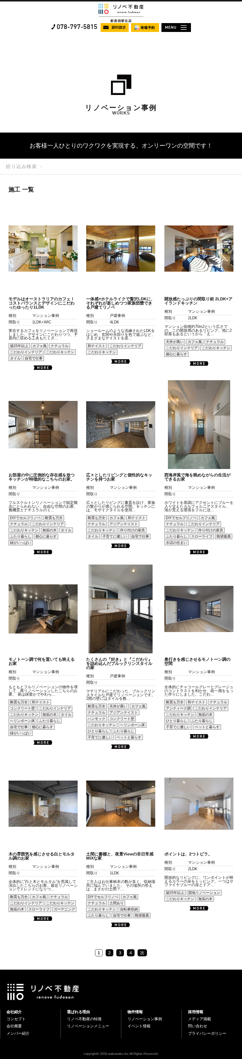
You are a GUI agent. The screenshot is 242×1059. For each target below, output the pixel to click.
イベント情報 (139, 1026)
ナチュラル (59, 346)
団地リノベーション (204, 893)
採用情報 (195, 1012)
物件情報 (135, 1012)
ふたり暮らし (20, 536)
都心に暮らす (176, 354)
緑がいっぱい (20, 543)
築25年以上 (19, 346)
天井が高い (175, 342)
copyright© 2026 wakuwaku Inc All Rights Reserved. (121, 1053)
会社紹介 (14, 1012)
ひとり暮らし (98, 731)
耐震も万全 (54, 518)
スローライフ (201, 536)
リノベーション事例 (144, 1019)
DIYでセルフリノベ (25, 518)
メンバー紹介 (18, 1033)
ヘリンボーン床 (22, 721)
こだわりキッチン (60, 352)
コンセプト (16, 1019)
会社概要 (14, 1026)
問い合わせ (197, 1026)
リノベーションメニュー (88, 1026)
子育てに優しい (114, 536)
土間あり (116, 903)
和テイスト (96, 346)
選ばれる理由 (78, 1012)
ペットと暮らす (129, 737)
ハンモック (96, 719)
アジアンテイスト (123, 524)
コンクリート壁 (22, 708)
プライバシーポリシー (207, 1033)
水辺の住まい (176, 543)
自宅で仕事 (33, 358)
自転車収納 (129, 909)
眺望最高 (224, 536)
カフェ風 (39, 346)
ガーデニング (64, 909)
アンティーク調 (178, 708)
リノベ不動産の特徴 (84, 1019)
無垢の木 (49, 530)
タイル (15, 358)
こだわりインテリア (26, 352)
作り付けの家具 (132, 530)
